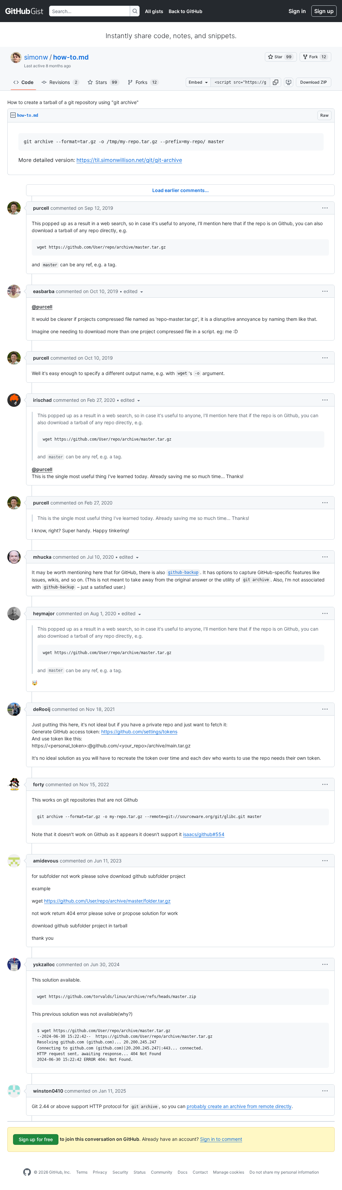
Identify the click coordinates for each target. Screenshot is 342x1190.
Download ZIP (313, 82)
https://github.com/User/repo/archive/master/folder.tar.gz (107, 901)
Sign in (297, 11)
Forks (146, 82)
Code (27, 82)
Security (120, 1172)
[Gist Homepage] (24, 11)
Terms (82, 1172)
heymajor (44, 613)
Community (161, 1172)
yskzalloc (44, 964)
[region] (171, 148)
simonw (36, 57)
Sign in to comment (221, 1139)
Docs (182, 1172)
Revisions (63, 82)
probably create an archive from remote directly (239, 1106)
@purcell (42, 306)
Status (140, 1172)
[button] (275, 82)
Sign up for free (36, 1139)
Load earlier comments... (180, 190)
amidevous (45, 860)
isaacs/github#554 (203, 834)
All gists (154, 11)
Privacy (100, 1172)
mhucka (42, 557)
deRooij (41, 709)
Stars (106, 82)
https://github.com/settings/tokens (139, 731)
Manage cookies (228, 1172)
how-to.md (71, 57)
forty (38, 784)
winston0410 (48, 1091)
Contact (200, 1172)
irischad (42, 400)
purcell (41, 208)
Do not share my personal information (284, 1172)
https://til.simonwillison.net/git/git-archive (129, 160)
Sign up (324, 11)
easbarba (43, 291)
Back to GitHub (185, 11)
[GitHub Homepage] (27, 1172)
